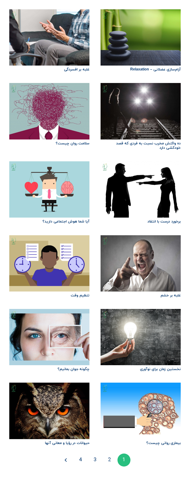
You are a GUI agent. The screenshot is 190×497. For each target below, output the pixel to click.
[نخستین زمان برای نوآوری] (141, 312)
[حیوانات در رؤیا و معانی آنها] (49, 385)
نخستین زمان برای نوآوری (160, 369)
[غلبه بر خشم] (141, 238)
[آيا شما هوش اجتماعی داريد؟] (49, 164)
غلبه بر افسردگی (76, 69)
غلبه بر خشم (171, 295)
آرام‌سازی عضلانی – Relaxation (155, 69)
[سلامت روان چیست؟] (49, 86)
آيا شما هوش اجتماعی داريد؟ (65, 221)
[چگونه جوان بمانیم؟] (49, 312)
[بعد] (66, 460)
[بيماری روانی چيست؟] (141, 385)
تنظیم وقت (80, 295)
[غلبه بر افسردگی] (49, 12)
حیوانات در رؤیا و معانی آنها (67, 443)
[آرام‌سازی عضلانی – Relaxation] (141, 12)
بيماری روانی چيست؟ (163, 443)
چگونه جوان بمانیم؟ (73, 369)
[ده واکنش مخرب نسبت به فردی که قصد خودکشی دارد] (141, 86)
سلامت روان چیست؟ (72, 143)
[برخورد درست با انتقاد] (141, 164)
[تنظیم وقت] (49, 238)
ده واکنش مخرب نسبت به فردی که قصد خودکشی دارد (148, 145)
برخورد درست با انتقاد (164, 221)
